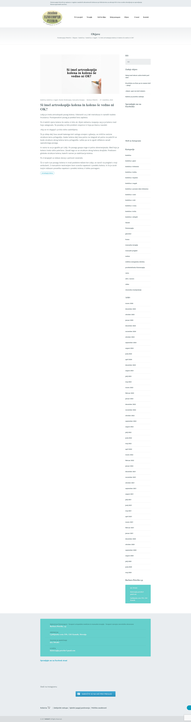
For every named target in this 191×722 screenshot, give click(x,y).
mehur (127, 256)
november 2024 (130, 331)
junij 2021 (128, 505)
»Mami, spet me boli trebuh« (135, 91)
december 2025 (130, 309)
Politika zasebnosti (99, 708)
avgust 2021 (129, 494)
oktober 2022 (129, 415)
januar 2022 (129, 466)
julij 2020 (128, 561)
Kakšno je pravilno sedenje (134, 97)
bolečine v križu (130, 211)
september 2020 (130, 550)
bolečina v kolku (131, 172)
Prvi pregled (78, 17)
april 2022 (128, 449)
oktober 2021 (129, 483)
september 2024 (130, 342)
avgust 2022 (129, 427)
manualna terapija (78, 100)
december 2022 (130, 404)
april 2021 (128, 516)
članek (61, 100)
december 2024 (130, 326)
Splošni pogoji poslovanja (80, 708)
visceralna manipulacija (133, 290)
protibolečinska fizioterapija (135, 267)
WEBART (47, 719)
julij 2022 (128, 432)
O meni (136, 17)
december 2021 (130, 471)
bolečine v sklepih (131, 217)
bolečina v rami (130, 195)
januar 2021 (129, 533)
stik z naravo (129, 279)
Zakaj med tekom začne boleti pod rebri (137, 76)
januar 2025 (129, 320)
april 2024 (128, 359)
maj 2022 (128, 443)
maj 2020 (128, 572)
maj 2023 (128, 382)
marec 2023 (129, 387)
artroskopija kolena (47, 173)
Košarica (43, 708)
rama (127, 273)
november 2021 (130, 477)
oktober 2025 (129, 314)
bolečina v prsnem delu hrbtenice (136, 189)
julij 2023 (128, 376)
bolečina (43, 100)
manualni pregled (131, 251)
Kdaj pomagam (115, 17)
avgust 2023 (129, 371)
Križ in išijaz (102, 17)
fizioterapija (68, 100)
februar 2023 (129, 393)
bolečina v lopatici (131, 178)
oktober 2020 (129, 544)
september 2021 (130, 488)
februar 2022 (129, 460)
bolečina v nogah (52, 100)
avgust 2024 (129, 348)
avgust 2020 (129, 556)
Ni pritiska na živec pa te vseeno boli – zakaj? (138, 84)
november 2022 (130, 410)
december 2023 (130, 365)
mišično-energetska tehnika (135, 262)
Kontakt (146, 17)
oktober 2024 (129, 337)
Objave (126, 17)
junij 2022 (128, 438)
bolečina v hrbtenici (132, 166)
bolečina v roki (130, 200)
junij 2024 (128, 354)
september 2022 (130, 421)
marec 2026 (129, 303)
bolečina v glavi (130, 161)
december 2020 (130, 539)
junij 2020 (128, 567)
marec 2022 (129, 455)
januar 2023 (129, 399)
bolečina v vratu (130, 206)
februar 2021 (129, 528)
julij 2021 (128, 500)
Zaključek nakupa (61, 708)
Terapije (89, 17)
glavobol (128, 234)
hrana (127, 239)
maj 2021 (128, 511)
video (127, 284)
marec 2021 (129, 522)
